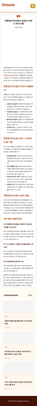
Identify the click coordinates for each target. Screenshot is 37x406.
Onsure (8, 4)
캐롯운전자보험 (8, 75)
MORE (30, 295)
